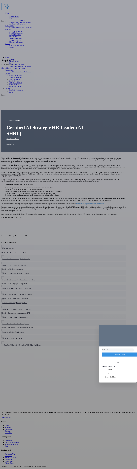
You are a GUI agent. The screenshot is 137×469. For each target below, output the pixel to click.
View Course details (13, 139)
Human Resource (13, 120)
